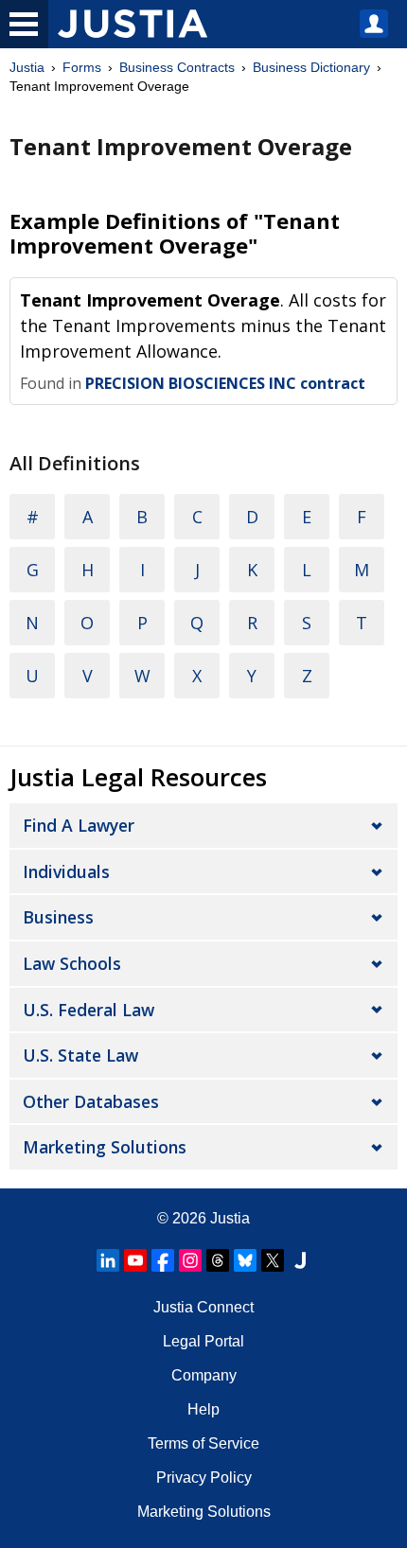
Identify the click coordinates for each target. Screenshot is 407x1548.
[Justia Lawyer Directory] (300, 1260)
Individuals (66, 871)
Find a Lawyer (78, 825)
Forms (81, 67)
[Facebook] (162, 1260)
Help (203, 1409)
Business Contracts (177, 67)
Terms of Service (203, 1443)
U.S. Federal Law (88, 1009)
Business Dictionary (311, 67)
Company (204, 1375)
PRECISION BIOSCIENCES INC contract (225, 383)
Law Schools (72, 963)
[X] (272, 1260)
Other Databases (91, 1101)
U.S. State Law (80, 1055)
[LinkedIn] (108, 1260)
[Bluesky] (245, 1260)
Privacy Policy (204, 1477)
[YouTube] (135, 1260)
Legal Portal (203, 1341)
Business (58, 917)
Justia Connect (203, 1307)
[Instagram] (190, 1260)
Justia (26, 67)
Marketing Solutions (104, 1146)
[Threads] (217, 1260)
